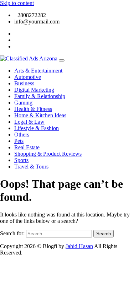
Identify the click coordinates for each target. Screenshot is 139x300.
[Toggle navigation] (62, 60)
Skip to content (17, 3)
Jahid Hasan (79, 246)
